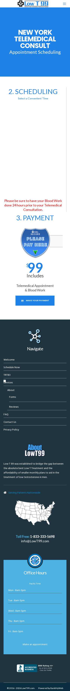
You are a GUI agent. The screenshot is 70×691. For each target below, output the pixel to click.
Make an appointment (35, 644)
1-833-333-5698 (42, 536)
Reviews (13, 407)
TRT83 (7, 375)
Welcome (9, 360)
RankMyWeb (56, 688)
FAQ (6, 414)
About (11, 390)
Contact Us (10, 422)
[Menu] (63, 3)
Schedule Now (12, 367)
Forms (12, 397)
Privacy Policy (11, 429)
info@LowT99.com (35, 541)
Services (8, 382)
